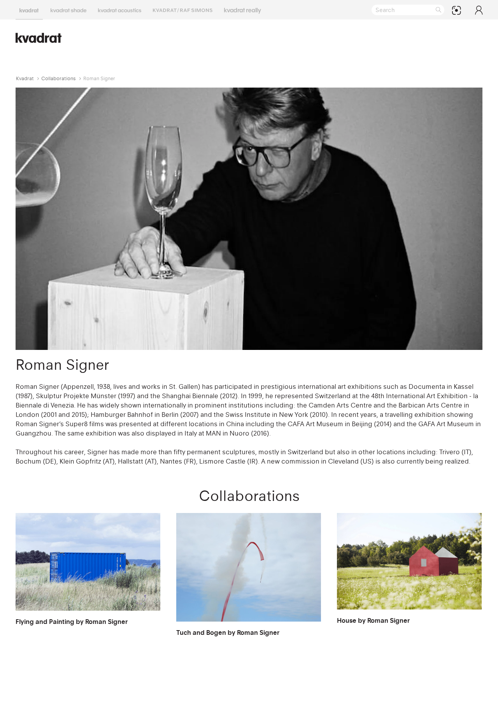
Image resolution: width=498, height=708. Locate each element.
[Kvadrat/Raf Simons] (182, 9)
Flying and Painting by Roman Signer (72, 621)
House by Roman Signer (373, 620)
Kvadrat (25, 78)
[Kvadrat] (29, 9)
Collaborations (58, 78)
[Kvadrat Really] (242, 9)
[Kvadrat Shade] (68, 9)
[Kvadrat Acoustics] (119, 9)
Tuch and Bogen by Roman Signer (227, 632)
